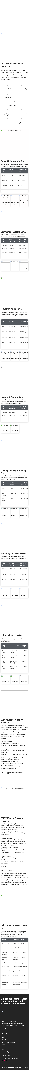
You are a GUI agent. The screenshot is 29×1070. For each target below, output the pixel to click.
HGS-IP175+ (15, 681)
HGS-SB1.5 (15, 595)
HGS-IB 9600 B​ (24, 358)
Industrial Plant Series (7, 122)
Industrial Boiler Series (8, 98)
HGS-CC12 (24, 268)
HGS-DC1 (4, 175)
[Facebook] (2, 1060)
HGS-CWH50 (23, 515)
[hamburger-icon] (26, 2)
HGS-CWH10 (5, 515)
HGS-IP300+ (24, 681)
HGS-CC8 (14, 268)
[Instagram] (4, 1060)
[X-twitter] (9, 1060)
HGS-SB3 (23, 595)
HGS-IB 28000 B (6, 358)
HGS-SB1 (5, 595)
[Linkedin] (6, 1060)
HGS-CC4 (5, 268)
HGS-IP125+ (5, 681)
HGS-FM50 (15, 430)
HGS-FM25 (6, 430)
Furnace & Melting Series (14, 105)
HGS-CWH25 (14, 515)
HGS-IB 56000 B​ (15, 358)
